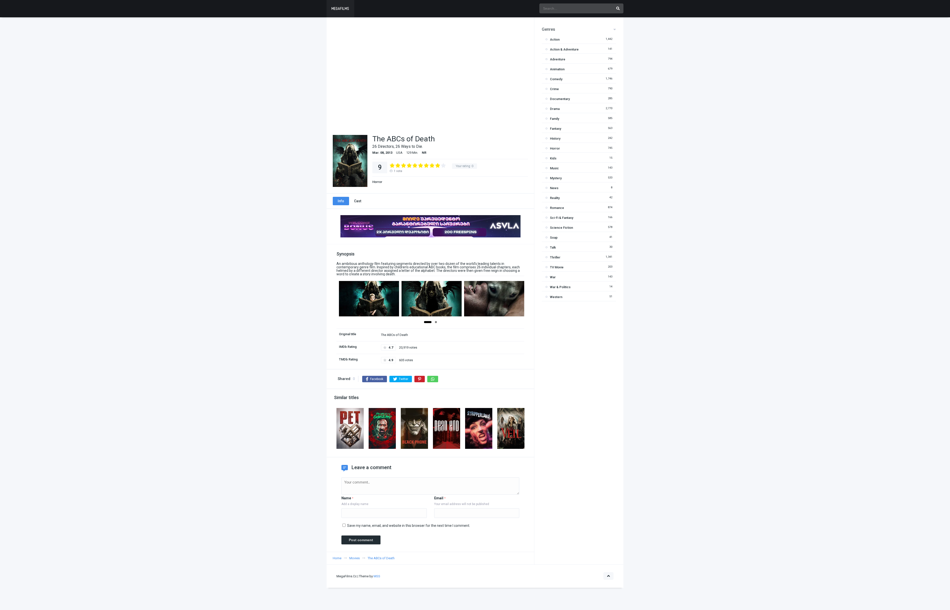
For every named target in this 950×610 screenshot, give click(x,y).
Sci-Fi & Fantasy (561, 218)
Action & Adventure (564, 49)
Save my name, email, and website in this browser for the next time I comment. (408, 526)
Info (341, 201)
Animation (557, 69)
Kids (553, 158)
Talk (553, 247)
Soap (554, 237)
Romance (557, 208)
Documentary (560, 99)
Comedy (556, 79)
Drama (555, 109)
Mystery (556, 178)
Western (556, 297)
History (555, 138)
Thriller (555, 257)
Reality (555, 198)
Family (554, 119)
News (554, 188)
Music (554, 168)
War (553, 277)
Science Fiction (561, 227)
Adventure (557, 59)
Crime (554, 89)
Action (555, 39)
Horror (377, 181)
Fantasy (555, 128)
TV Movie (557, 267)
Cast (357, 201)
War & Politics (560, 287)
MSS (377, 576)
